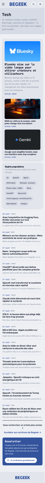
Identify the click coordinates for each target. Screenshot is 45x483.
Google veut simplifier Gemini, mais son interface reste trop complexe (21, 153)
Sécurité (22, 193)
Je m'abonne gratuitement (22, 460)
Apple (26, 178)
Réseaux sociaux (27, 183)
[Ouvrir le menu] (4, 4)
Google (24, 204)
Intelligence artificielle (19, 198)
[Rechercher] (33, 4)
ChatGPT (10, 193)
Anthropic (11, 183)
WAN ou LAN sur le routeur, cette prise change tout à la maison (20, 122)
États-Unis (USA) (14, 188)
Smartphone (11, 204)
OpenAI (16, 178)
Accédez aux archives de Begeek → (22, 432)
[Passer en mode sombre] (40, 4)
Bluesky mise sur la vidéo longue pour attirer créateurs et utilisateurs (20, 69)
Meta (29, 188)
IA (7, 178)
